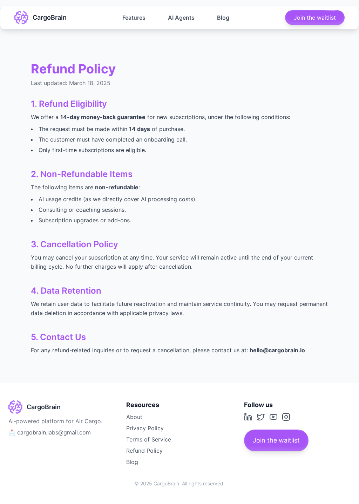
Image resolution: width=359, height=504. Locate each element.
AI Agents (181, 17)
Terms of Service (148, 439)
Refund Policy (144, 450)
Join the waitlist (315, 17)
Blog (223, 17)
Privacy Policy (145, 428)
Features (133, 17)
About (134, 416)
